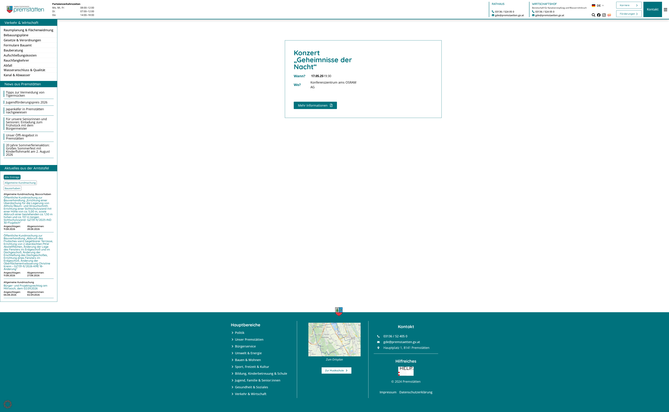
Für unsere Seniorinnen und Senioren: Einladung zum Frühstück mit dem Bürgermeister (26, 123)
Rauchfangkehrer (16, 60)
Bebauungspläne (16, 35)
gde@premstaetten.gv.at (509, 15)
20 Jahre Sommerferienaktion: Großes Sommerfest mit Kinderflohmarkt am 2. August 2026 (28, 150)
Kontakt (653, 9)
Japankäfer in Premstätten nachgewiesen (25, 110)
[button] (7, 404)
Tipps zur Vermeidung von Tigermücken (25, 94)
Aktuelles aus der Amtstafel (27, 168)
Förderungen (627, 13)
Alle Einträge (12, 177)
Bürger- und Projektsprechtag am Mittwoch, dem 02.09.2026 (25, 287)
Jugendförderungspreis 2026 (26, 102)
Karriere (624, 5)
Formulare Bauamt (18, 45)
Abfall (8, 65)
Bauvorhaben (12, 188)
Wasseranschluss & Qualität (24, 70)
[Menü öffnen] (665, 9)
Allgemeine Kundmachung (20, 182)
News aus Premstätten (23, 84)
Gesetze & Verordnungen (22, 40)
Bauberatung (13, 50)
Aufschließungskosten (20, 55)
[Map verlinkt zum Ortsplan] (334, 339)
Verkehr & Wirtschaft (21, 22)
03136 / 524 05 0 (504, 11)
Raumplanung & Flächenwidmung (28, 30)
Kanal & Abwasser (17, 75)
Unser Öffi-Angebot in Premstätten (22, 136)
